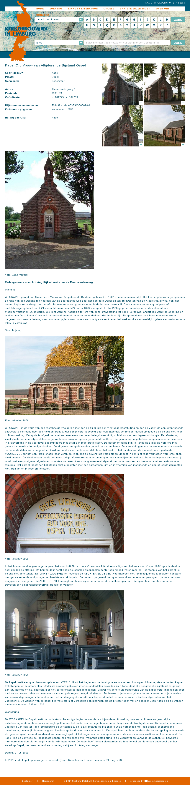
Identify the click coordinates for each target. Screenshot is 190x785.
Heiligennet (48, 781)
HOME (40, 9)
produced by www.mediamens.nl (149, 781)
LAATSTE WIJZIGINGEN (135, 9)
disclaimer (27, 781)
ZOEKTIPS (56, 9)
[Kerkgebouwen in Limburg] (25, 31)
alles (39, 42)
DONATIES (43, 15)
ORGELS (109, 9)
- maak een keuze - (48, 19)
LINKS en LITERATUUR (83, 9)
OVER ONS (163, 9)
